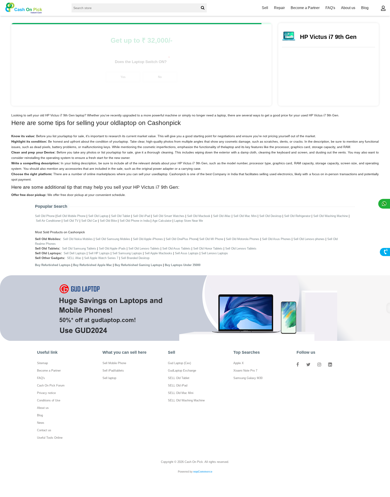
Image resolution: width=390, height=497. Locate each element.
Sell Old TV (71, 220)
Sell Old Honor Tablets (208, 248)
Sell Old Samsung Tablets (79, 248)
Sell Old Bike (108, 220)
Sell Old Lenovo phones (309, 239)
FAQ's (330, 8)
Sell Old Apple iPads (112, 248)
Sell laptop (109, 378)
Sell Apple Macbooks (158, 253)
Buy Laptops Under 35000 (182, 265)
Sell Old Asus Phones (276, 239)
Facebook (297, 364)
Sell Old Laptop (98, 216)
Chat (384, 204)
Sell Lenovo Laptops (214, 253)
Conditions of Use (48, 400)
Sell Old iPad (141, 216)
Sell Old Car (89, 220)
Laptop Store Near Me (188, 220)
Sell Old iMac (222, 216)
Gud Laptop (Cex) (179, 363)
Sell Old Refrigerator (297, 216)
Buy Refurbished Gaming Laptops (138, 265)
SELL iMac (74, 258)
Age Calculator (162, 220)
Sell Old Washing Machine (330, 216)
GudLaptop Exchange (182, 370)
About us (348, 8)
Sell (265, 8)
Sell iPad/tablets (113, 370)
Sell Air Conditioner (48, 220)
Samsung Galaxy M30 (247, 378)
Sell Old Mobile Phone (71, 216)
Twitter (308, 364)
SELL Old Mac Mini (180, 393)
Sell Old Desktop (270, 216)
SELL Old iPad (177, 385)
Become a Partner (305, 8)
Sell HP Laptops (99, 253)
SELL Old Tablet (178, 378)
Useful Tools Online (50, 437)
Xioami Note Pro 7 (245, 370)
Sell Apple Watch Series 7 (101, 258)
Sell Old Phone (45, 216)
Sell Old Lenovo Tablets (144, 248)
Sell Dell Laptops (75, 253)
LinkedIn (330, 364)
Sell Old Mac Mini (245, 216)
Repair (279, 8)
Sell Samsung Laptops (127, 253)
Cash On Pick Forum (51, 385)
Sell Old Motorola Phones (242, 239)
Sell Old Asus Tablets (176, 248)
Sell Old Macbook (198, 216)
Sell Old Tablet (120, 216)
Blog (365, 8)
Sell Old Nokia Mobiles (78, 239)
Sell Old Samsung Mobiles (112, 239)
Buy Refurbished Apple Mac (92, 265)
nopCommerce (202, 471)
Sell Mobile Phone (114, 363)
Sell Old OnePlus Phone (181, 239)
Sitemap (42, 363)
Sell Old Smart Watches (168, 216)
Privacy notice (46, 393)
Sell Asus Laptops (187, 253)
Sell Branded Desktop (135, 258)
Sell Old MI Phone (211, 239)
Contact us (44, 430)
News (40, 422)
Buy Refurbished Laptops (52, 265)
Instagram (319, 364)
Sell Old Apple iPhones (148, 239)
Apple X (238, 363)
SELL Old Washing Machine (186, 400)
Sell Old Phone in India (135, 220)
